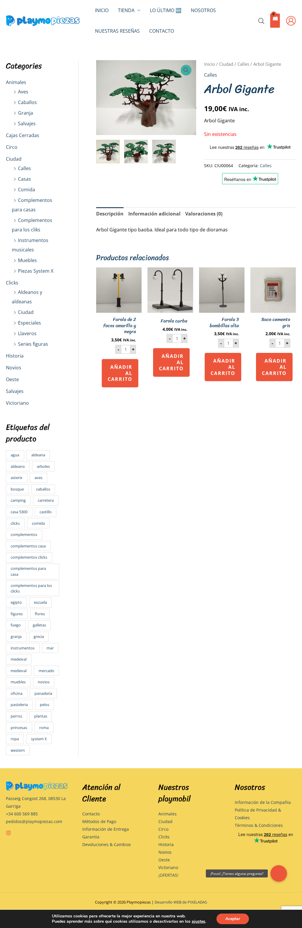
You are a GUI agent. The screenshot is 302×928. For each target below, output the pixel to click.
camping (18, 500)
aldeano (18, 466)
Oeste (12, 379)
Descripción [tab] (110, 213)
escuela (40, 602)
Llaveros (27, 333)
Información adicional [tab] (154, 213)
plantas (40, 716)
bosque (17, 489)
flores (40, 613)
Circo (11, 147)
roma (44, 727)
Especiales (29, 323)
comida (38, 523)
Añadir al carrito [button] (120, 373)
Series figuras (33, 344)
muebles (18, 682)
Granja (25, 113)
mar (50, 648)
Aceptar (232, 919)
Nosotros (203, 10)
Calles (24, 168)
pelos (44, 704)
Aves (23, 91)
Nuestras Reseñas (117, 31)
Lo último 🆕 (165, 10)
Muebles (27, 260)
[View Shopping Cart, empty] (275, 21)
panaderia (43, 693)
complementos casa (28, 546)
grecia (39, 636)
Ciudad (14, 159)
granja (16, 636)
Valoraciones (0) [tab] (203, 213)
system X (39, 738)
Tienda (126, 10)
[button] (186, 70)
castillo (46, 511)
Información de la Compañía (263, 802)
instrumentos (23, 648)
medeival (19, 659)
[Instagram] (8, 832)
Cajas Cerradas (22, 135)
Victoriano (17, 403)
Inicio (102, 10)
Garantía (90, 837)
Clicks (12, 282)
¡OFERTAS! (168, 875)
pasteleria (19, 704)
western (18, 750)
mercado (46, 670)
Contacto (161, 31)
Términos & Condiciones (259, 825)
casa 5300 (19, 511)
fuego (16, 625)
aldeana (38, 455)
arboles (43, 466)
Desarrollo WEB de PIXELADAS (181, 902)
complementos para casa (28, 571)
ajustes (198, 921)
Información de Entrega (105, 829)
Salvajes (27, 123)
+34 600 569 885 (22, 814)
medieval (19, 670)
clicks (15, 523)
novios (44, 682)
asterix (16, 477)
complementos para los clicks (31, 588)
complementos (24, 534)
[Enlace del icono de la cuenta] (291, 21)
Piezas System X (35, 271)
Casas (24, 179)
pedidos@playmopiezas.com (34, 821)
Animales (16, 82)
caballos (43, 489)
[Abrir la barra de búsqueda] (261, 21)
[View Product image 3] (164, 151)
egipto (16, 602)
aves (38, 477)
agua (15, 455)
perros (16, 716)
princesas (19, 727)
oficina (16, 693)
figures (17, 613)
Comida (26, 189)
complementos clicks (29, 557)
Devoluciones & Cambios (106, 844)
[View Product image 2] (136, 151)
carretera (46, 500)
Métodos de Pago (99, 821)
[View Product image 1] (108, 151)
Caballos (27, 102)
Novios (13, 367)
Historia (15, 356)
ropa (15, 738)
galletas (39, 625)
